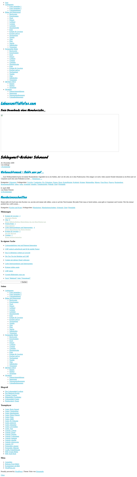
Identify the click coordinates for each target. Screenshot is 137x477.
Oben (3, 475)
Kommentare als (12, 466)
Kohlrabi (76, 182)
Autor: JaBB (9, 419)
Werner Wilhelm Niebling (12, 222)
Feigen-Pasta (9, 224)
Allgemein (12, 182)
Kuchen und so (14, 33)
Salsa (21, 184)
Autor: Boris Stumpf (12, 409)
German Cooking (11, 395)
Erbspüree (48, 182)
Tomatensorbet (42, 184)
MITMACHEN (10, 82)
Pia (19, 229)
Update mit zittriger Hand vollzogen (17, 260)
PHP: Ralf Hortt (10, 454)
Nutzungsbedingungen (17, 95)
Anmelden (8, 462)
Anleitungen (9, 4)
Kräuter (82, 182)
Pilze (11, 41)
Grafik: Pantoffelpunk (12, 450)
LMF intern (9, 271)
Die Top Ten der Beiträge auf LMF (17, 256)
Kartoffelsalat (67, 182)
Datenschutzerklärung (16, 91)
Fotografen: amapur (11, 446)
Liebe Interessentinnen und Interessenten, (19, 227)
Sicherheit (12, 87)
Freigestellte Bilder (11, 49)
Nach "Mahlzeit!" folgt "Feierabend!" (18, 278)
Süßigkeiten (13, 45)
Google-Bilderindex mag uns (15, 274)
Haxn (60, 182)
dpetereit (12, 225)
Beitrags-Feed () (12, 464)
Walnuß (50, 184)
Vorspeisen (13, 47)
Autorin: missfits (10, 440)
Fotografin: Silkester (12, 448)
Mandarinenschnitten (14, 197)
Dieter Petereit (39, 222)
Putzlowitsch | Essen (12, 401)
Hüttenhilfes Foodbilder (13, 397)
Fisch (11, 18)
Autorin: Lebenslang (12, 436)
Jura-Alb (7, 233)
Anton (7, 225)
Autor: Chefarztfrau (11, 411)
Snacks (11, 43)
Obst (11, 39)
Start (6, 3)
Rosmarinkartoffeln (7, 184)
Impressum (13, 93)
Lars (44, 222)
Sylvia (7, 229)
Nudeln (11, 37)
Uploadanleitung (15, 10)
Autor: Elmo (9, 417)
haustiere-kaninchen (16, 237)
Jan (30, 222)
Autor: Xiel (9, 429)
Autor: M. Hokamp (11, 421)
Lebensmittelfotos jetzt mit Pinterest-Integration (21, 245)
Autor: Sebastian (10, 425)
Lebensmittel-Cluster (12, 399)
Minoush (13, 233)
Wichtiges (8, 89)
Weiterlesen (37, 179)
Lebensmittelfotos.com (18, 103)
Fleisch (11, 20)
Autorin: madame (11, 438)
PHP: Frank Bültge (11, 452)
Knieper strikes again (12, 267)
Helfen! (12, 86)
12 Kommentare (6, 192)
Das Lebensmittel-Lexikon (14, 391)
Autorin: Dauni (10, 432)
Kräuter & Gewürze (16, 31)
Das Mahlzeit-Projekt (12, 393)
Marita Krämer (25, 222)
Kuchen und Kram (15, 207)
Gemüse (12, 24)
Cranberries (37, 182)
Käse (11, 30)
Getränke (12, 26)
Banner (11, 84)
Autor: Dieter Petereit (12, 415)
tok (33, 222)
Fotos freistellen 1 (15, 6)
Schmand (27, 184)
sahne (17, 184)
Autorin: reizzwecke (12, 442)
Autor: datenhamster (12, 413)
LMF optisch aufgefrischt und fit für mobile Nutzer (22, 249)
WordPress (18, 471)
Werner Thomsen (26, 229)
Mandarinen (37, 207)
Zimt (55, 184)
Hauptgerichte (14, 28)
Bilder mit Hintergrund (13, 12)
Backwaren (13, 14)
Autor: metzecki (10, 423)
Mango (97, 182)
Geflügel (12, 22)
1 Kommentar (5, 167)
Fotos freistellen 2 (15, 8)
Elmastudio (40, 471)
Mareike (14, 218)
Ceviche (30, 182)
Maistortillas (90, 182)
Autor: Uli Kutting (11, 427)
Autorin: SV (9, 444)
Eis (43, 182)
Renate (7, 237)
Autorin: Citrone (10, 430)
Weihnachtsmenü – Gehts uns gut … (22, 172)
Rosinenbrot (119, 182)
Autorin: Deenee (10, 434)
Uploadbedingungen (16, 97)
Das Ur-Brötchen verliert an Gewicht (17, 253)
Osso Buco (104, 182)
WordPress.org (10, 468)
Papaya (111, 182)
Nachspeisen (13, 35)
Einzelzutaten (14, 16)
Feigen (55, 182)
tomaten (33, 184)
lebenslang (8, 218)
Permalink (62, 184)
